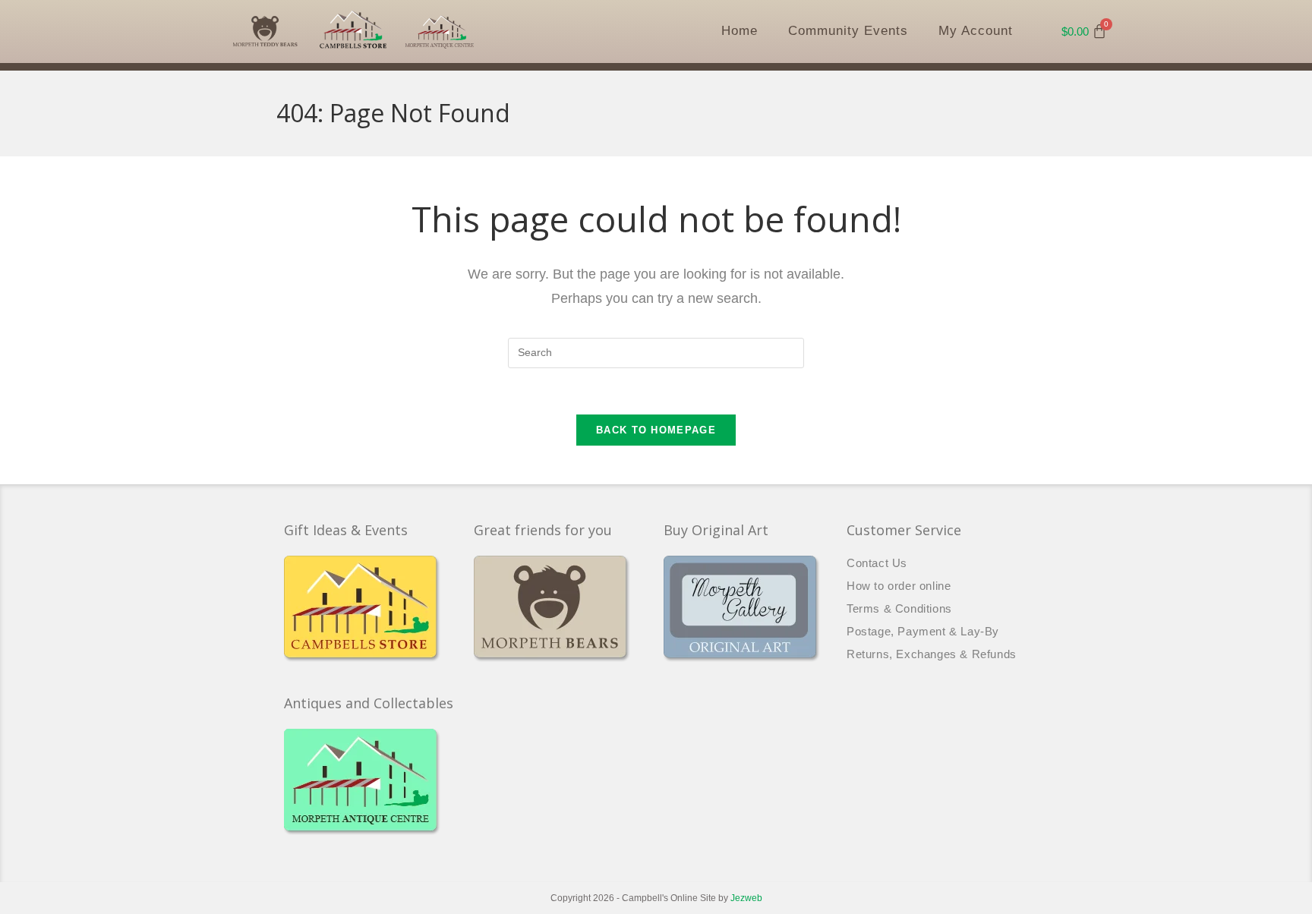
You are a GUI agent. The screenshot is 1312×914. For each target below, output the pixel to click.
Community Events (848, 31)
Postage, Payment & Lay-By (923, 631)
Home (739, 31)
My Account (975, 31)
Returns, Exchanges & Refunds (932, 654)
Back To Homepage (656, 430)
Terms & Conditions (899, 608)
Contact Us (877, 562)
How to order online (899, 585)
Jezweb (746, 898)
